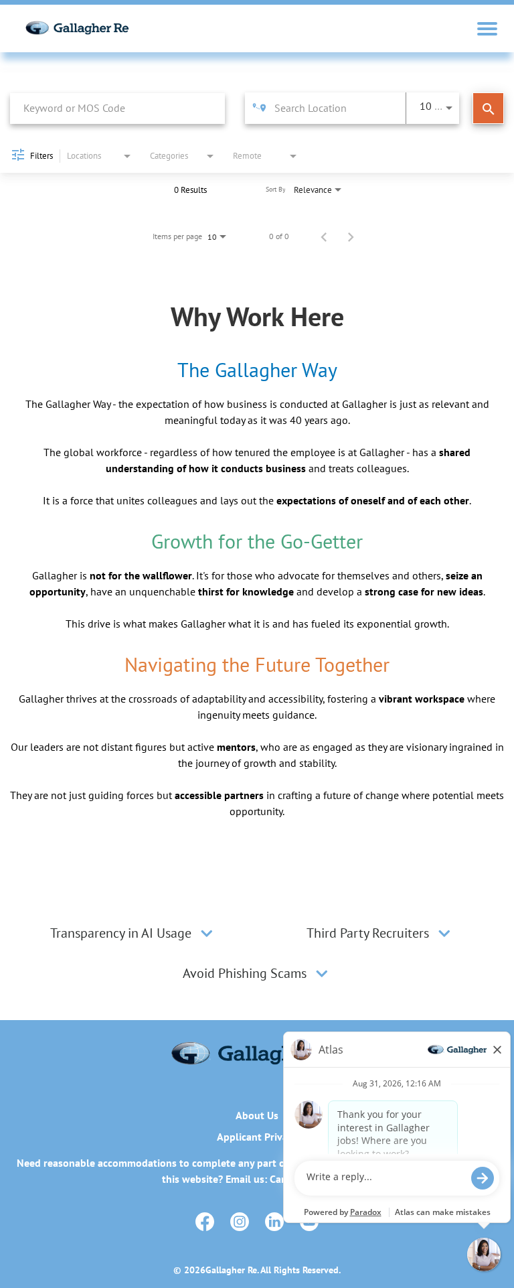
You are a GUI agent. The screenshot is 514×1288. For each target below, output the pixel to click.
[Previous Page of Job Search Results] (324, 236)
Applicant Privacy (257, 1136)
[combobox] (117, 108)
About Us (257, 1115)
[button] (207, 933)
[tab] (133, 933)
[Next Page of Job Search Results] (350, 236)
